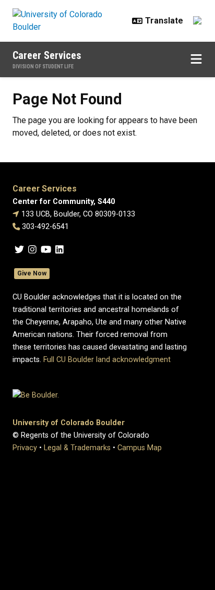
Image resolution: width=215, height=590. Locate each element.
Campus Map (139, 447)
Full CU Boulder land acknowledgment (107, 359)
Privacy (25, 447)
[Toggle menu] (196, 59)
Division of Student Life (43, 66)
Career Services (47, 55)
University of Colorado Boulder (69, 422)
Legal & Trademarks (77, 447)
